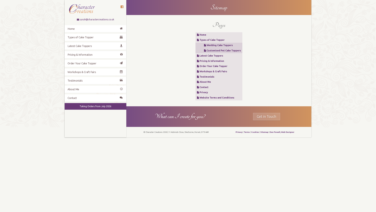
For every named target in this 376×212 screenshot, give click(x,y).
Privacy (203, 92)
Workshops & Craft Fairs (213, 71)
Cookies (255, 132)
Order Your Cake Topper (213, 66)
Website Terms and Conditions (216, 97)
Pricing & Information (211, 61)
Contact (203, 87)
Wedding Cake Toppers (219, 45)
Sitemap (264, 132)
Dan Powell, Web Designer (282, 132)
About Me (205, 82)
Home (202, 34)
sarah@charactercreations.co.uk (97, 19)
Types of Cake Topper (212, 40)
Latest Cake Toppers (211, 55)
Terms (247, 132)
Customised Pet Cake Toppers (223, 50)
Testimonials (206, 76)
